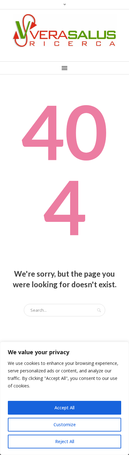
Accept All (64, 408)
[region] (64, 398)
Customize (65, 424)
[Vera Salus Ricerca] (65, 30)
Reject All (64, 441)
